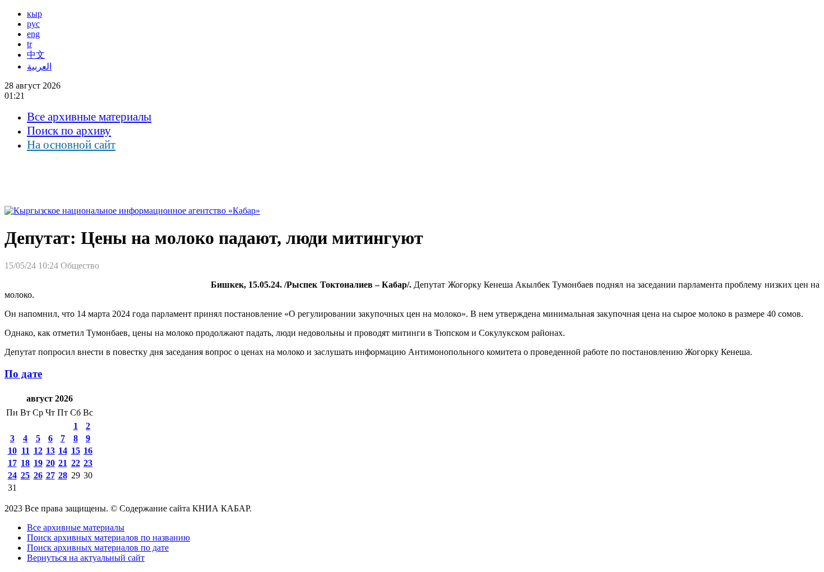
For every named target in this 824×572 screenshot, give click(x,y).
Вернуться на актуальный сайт (86, 557)
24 (12, 475)
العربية (39, 66)
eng (33, 34)
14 (62, 450)
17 (12, 463)
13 (50, 450)
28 (62, 475)
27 (50, 475)
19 (38, 463)
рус (33, 24)
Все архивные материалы (89, 116)
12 (38, 450)
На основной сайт (71, 144)
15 (75, 450)
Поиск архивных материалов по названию (108, 537)
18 (25, 463)
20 (50, 463)
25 (25, 475)
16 (88, 450)
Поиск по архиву (69, 130)
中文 (36, 54)
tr (29, 44)
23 (88, 463)
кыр (34, 14)
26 (38, 475)
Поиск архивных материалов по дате (98, 547)
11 (25, 450)
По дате (23, 374)
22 (75, 463)
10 (12, 450)
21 (62, 463)
